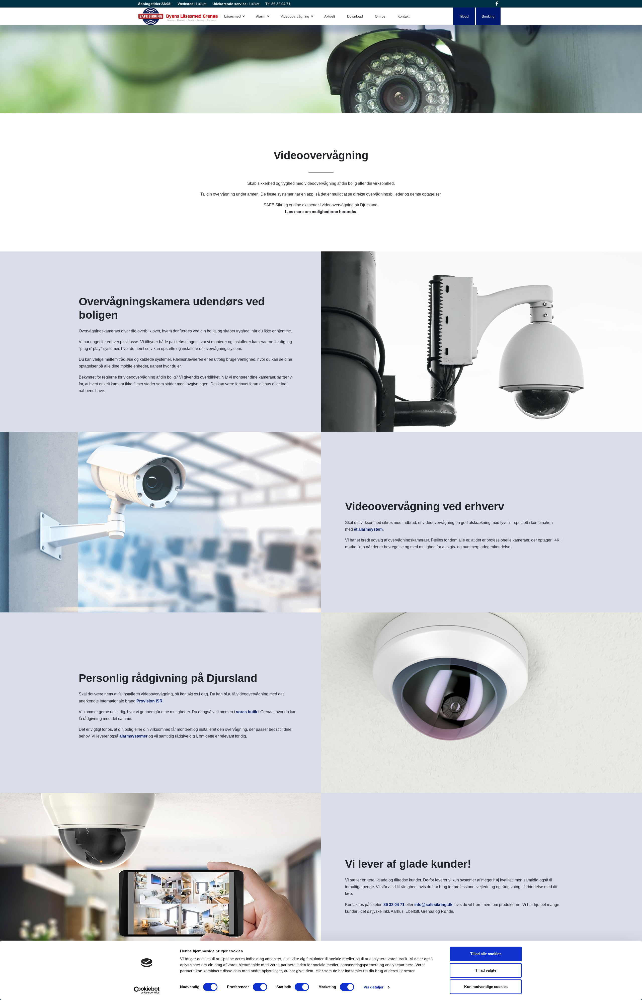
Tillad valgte (485, 970)
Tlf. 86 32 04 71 (277, 4)
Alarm (260, 16)
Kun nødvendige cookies (486, 986)
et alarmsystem (368, 529)
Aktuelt (329, 16)
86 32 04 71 (394, 904)
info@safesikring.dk (433, 904)
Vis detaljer (373, 987)
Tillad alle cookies (485, 954)
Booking (488, 16)
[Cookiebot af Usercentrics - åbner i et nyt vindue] (147, 990)
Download (355, 16)
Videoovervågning (295, 16)
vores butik (246, 712)
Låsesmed (232, 16)
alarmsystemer (133, 736)
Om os (380, 16)
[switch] (260, 987)
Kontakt (403, 16)
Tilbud (464, 16)
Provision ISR (149, 701)
